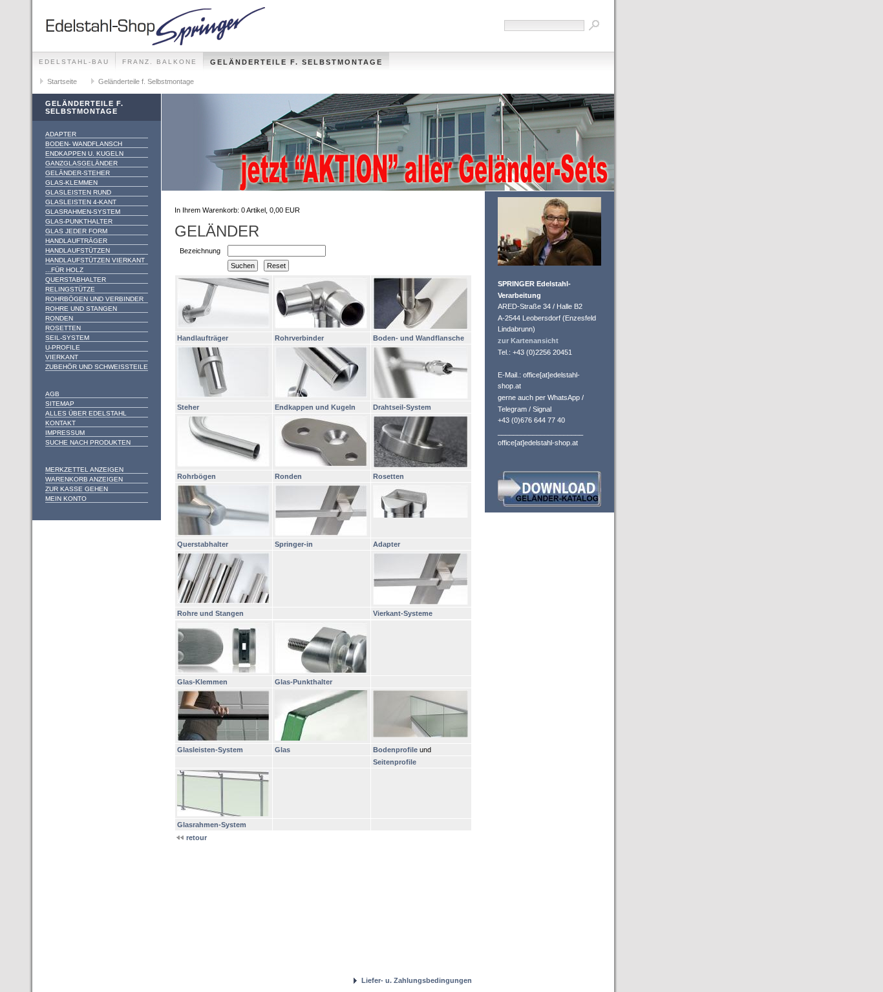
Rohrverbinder (299, 338)
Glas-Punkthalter (78, 221)
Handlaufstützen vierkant (95, 260)
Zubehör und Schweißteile (96, 366)
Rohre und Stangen (81, 308)
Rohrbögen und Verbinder (94, 298)
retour (195, 837)
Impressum (65, 432)
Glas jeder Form (76, 231)
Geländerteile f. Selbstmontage (296, 62)
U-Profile (62, 347)
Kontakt (60, 423)
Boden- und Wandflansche (418, 338)
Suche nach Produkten (88, 442)
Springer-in (294, 544)
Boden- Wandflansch (83, 143)
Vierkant (61, 357)
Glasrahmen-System (82, 211)
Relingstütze (70, 289)
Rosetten (63, 328)
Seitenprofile (394, 762)
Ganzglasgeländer (81, 163)
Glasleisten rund (78, 192)
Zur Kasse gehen (76, 488)
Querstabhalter (75, 279)
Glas (282, 750)
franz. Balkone (159, 61)
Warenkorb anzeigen (84, 479)
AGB (52, 393)
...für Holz (64, 269)
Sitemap (59, 403)
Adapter (60, 134)
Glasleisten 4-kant (80, 202)
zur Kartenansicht (528, 340)
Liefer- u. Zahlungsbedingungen (416, 980)
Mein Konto (66, 498)
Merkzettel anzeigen (84, 469)
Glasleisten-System (210, 750)
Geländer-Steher (77, 172)
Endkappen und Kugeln (315, 407)
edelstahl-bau (74, 61)
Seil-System (67, 337)
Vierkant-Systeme (402, 613)
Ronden (59, 318)
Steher (188, 407)
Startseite (62, 81)
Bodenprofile (395, 750)
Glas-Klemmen (71, 182)
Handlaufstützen (77, 250)
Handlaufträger (76, 240)
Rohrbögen (196, 476)
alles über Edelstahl (86, 413)
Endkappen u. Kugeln (84, 153)
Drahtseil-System (402, 407)
